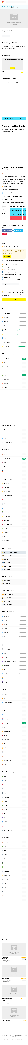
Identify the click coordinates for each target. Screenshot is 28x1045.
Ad (22, 72)
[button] (3, 2)
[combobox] (16, 2)
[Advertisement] (14, 149)
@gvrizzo (22, 1039)
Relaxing (24, 959)
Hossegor (4, 960)
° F (7, 206)
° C (4, 206)
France (7, 961)
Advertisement (6, 55)
